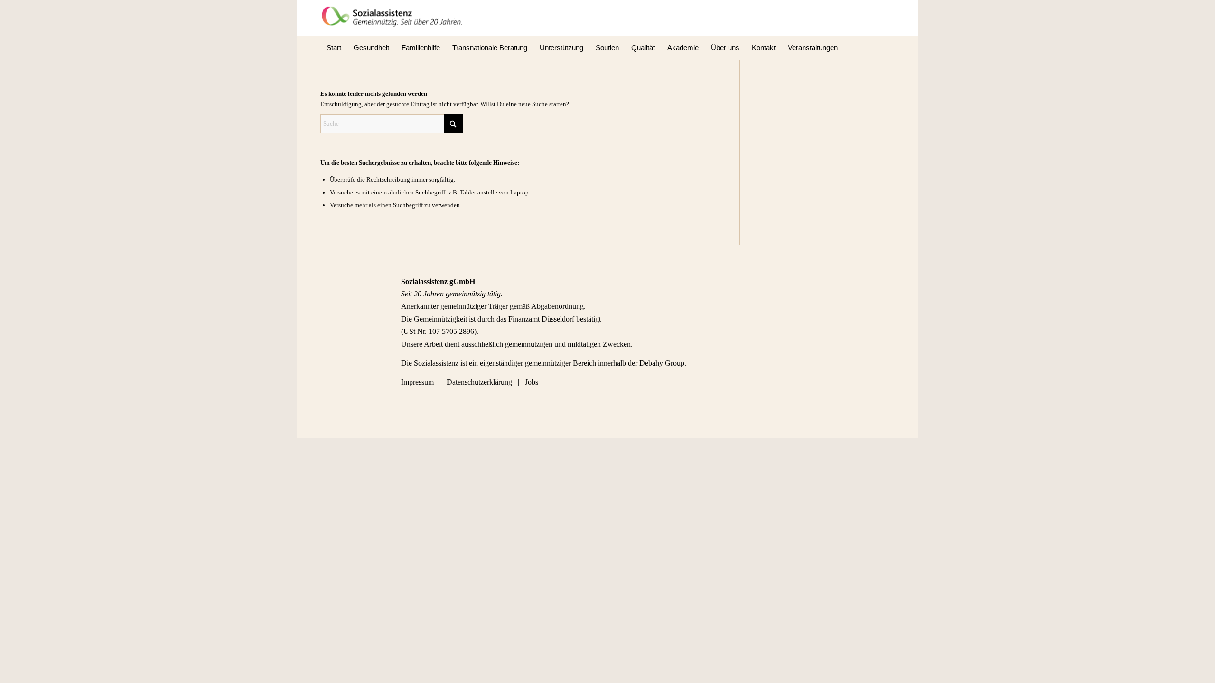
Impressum (418, 382)
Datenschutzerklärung (479, 382)
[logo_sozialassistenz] (395, 18)
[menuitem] (333, 48)
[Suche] (889, 48)
